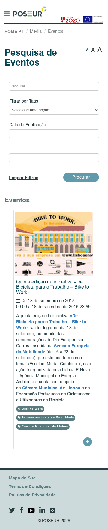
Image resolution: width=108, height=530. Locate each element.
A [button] (87, 50)
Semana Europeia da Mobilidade (47, 417)
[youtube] (31, 510)
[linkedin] (42, 510)
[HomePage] (29, 8)
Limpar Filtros (23, 178)
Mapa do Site (22, 478)
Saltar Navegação (65, 3)
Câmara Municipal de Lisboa (51, 388)
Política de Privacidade (32, 495)
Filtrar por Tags (23, 101)
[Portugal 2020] (69, 17)
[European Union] (92, 17)
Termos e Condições (30, 487)
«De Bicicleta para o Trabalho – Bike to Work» (51, 322)
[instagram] (52, 510)
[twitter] (12, 510)
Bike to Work (32, 409)
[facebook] (21, 510)
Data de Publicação (27, 125)
